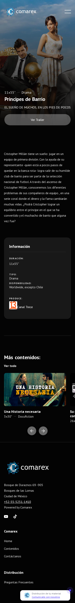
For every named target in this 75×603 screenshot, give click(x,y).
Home (8, 541)
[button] (68, 12)
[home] (24, 12)
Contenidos (11, 549)
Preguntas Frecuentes (18, 582)
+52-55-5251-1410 (17, 502)
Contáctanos (12, 556)
